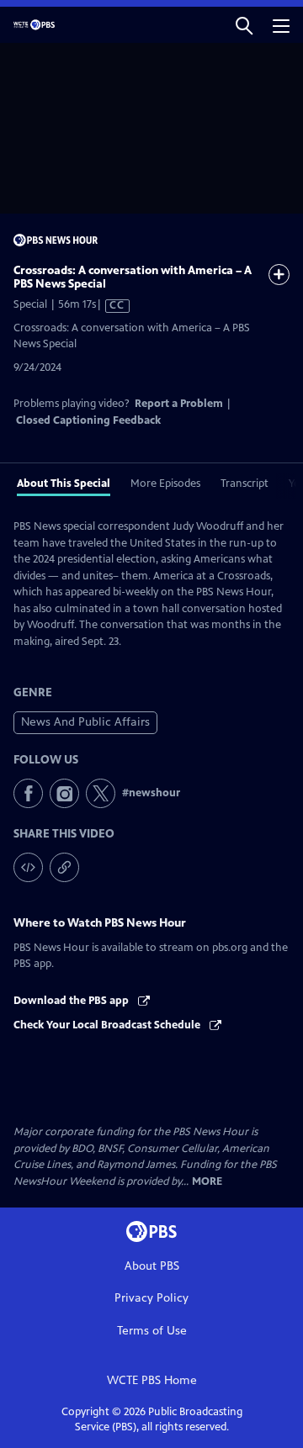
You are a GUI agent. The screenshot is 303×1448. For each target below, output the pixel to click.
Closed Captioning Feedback (88, 420)
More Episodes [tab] (165, 483)
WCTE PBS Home (152, 1380)
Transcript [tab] (244, 483)
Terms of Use (152, 1331)
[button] (244, 25)
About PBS (152, 1266)
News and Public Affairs (85, 722)
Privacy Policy (151, 1298)
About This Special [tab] (63, 483)
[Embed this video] (28, 867)
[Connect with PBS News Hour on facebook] (28, 793)
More (207, 1182)
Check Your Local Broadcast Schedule (108, 1025)
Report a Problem (179, 403)
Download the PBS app (72, 1000)
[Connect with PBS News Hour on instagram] (64, 793)
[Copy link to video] (64, 867)
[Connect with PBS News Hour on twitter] (100, 793)
